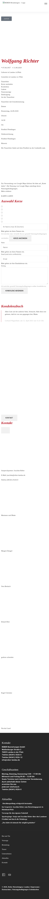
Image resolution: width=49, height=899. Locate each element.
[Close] (5, 430)
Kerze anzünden (20, 238)
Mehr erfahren (6, 191)
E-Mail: (13, 475)
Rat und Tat (6, 836)
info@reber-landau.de (11, 760)
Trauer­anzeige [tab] (6, 92)
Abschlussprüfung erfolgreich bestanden (17, 803)
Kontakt (9, 418)
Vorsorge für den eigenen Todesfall (15, 813)
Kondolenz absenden (14, 291)
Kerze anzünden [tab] (7, 84)
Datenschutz (6, 889)
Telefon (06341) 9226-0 (11, 755)
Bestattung (5, 845)
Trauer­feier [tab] (5, 81)
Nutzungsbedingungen (38, 234)
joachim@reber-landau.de (16, 475)
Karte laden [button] (7, 196)
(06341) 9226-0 (12, 480)
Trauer (4, 849)
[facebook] (3, 875)
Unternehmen (7, 854)
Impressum (35, 887)
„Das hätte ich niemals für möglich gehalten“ (18, 823)
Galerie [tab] (3, 89)
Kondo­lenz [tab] (5, 87)
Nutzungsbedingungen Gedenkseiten (25, 889)
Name (3, 242)
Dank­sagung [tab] (5, 94)
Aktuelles (5, 858)
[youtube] (9, 875)
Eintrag (3, 266)
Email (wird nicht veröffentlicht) (11, 254)
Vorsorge (5, 840)
